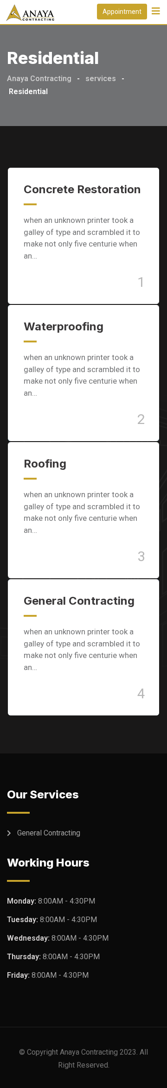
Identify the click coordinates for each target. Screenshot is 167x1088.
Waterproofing (63, 326)
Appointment (122, 11)
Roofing (45, 463)
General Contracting (79, 600)
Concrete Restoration (82, 189)
